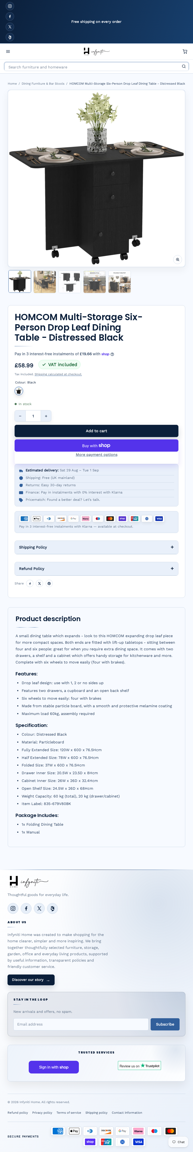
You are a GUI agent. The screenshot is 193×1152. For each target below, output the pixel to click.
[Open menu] (8, 51)
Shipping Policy (33, 547)
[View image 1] (19, 281)
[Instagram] (10, 6)
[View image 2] (44, 282)
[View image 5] (119, 282)
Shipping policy (96, 1112)
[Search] (184, 66)
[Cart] (185, 51)
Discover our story (31, 980)
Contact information (127, 1112)
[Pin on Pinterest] (49, 583)
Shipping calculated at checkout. (58, 374)
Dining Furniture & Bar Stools (43, 83)
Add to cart (96, 431)
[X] (10, 27)
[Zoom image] (177, 259)
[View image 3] (69, 282)
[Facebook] (10, 16)
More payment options (96, 454)
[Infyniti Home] (96, 51)
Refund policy (18, 1112)
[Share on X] (39, 583)
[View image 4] (94, 282)
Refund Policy (31, 568)
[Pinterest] (10, 37)
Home (12, 83)
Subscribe (165, 1024)
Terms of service (68, 1112)
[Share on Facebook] (29, 583)
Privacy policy (42, 1112)
